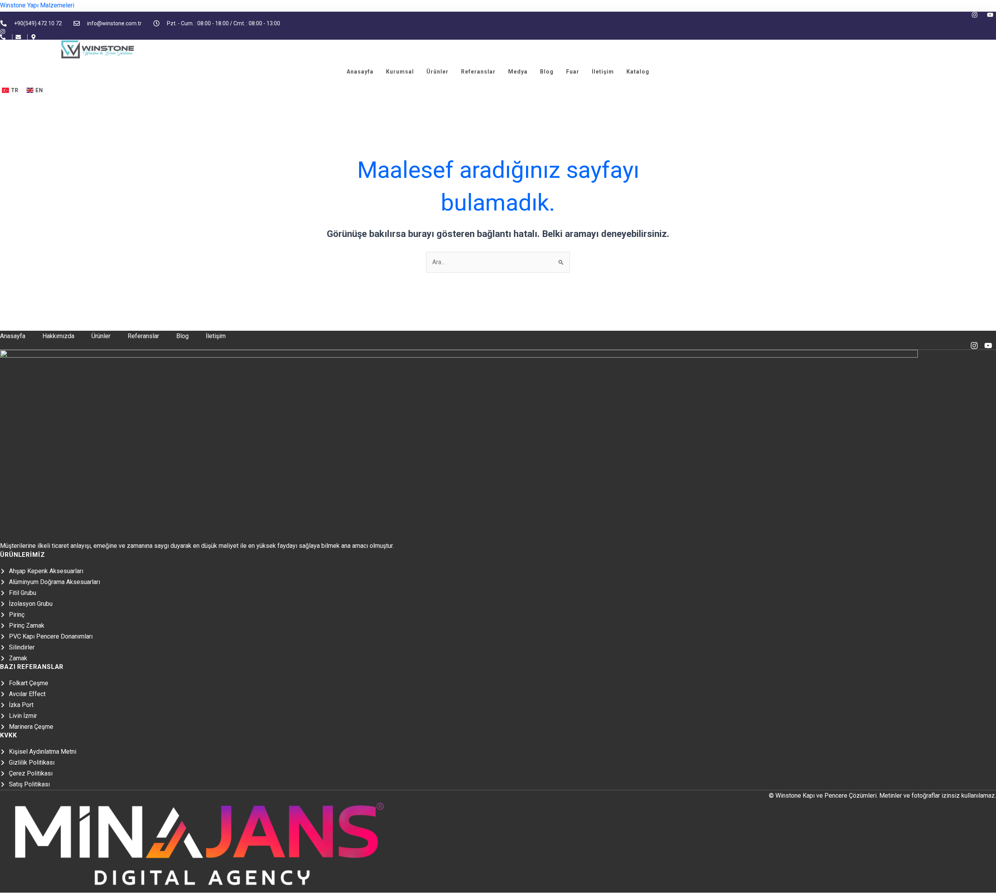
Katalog (637, 71)
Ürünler (437, 71)
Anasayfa (360, 71)
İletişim (603, 71)
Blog (547, 71)
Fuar (572, 71)
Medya (518, 71)
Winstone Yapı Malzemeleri (37, 5)
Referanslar (478, 71)
